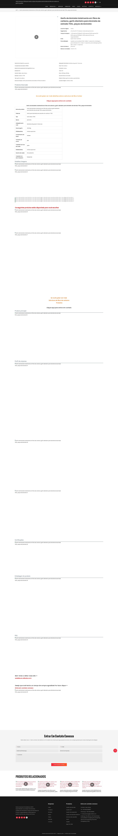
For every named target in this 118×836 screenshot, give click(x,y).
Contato (50, 821)
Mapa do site (60, 833)
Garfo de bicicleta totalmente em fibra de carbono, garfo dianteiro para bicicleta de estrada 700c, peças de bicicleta (48, 10)
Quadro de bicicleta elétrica (73, 814)
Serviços (50, 812)
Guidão (68, 821)
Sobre (49, 814)
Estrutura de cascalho (71, 817)
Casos (49, 817)
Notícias (50, 819)
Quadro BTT (69, 809)
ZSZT (17, 10)
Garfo (67, 819)
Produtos (50, 809)
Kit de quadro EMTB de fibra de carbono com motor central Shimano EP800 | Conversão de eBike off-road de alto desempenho (26, 789)
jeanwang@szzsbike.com (90, 814)
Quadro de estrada (70, 807)
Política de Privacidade (70, 833)
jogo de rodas (69, 824)
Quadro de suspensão (71, 812)
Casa (49, 807)
